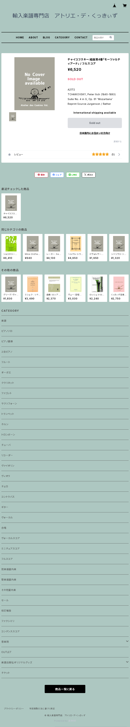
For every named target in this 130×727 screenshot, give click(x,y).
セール (4, 600)
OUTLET (6, 652)
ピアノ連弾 (7, 341)
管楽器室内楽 (8, 579)
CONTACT (81, 37)
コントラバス (8, 496)
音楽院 (5, 641)
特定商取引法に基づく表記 (42, 708)
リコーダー (7, 455)
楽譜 (3, 320)
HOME (20, 37)
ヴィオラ (5, 476)
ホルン (4, 424)
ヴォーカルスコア (10, 538)
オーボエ (6, 372)
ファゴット (6, 393)
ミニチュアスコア (10, 548)
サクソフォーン (9, 403)
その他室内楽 (8, 589)
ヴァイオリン (7, 465)
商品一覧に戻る (65, 689)
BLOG (46, 37)
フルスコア (7, 558)
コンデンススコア (10, 631)
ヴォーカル (7, 517)
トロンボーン (8, 434)
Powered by (61, 721)
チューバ (6, 444)
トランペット (7, 413)
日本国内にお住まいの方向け (95, 133)
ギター (4, 507)
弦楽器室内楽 (8, 569)
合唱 (3, 527)
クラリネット (7, 382)
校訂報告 (6, 610)
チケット (5, 672)
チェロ (4, 486)
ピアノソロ (7, 331)
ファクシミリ (7, 621)
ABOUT (33, 37)
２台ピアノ (6, 351)
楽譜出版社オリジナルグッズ (16, 662)
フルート (5, 362)
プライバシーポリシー (14, 708)
